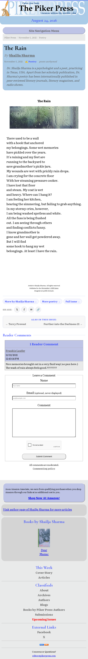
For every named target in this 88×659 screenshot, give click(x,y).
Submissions (44, 614)
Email (44, 393)
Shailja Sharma (22, 55)
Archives (44, 595)
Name (44, 380)
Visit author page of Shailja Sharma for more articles (37, 509)
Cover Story (44, 573)
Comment (44, 405)
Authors (44, 600)
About (44, 590)
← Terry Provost (16, 324)
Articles (44, 577)
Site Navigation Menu (44, 31)
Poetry (42, 37)
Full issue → (73, 301)
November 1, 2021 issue (49, 288)
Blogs (44, 605)
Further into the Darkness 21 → (63, 324)
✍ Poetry (31, 61)
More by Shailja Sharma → (21, 301)
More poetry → (51, 301)
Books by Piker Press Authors (44, 610)
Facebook (44, 632)
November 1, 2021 (28, 37)
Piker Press (10, 37)
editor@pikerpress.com (44, 655)
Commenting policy (44, 468)
